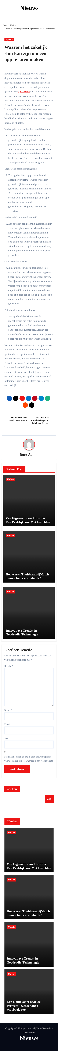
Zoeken (12, 788)
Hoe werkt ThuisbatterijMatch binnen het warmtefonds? (27, 576)
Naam (8, 710)
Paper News (42, 1028)
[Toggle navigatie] (6, 8)
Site (6, 738)
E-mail (8, 724)
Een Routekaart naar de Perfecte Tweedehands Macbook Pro (24, 1005)
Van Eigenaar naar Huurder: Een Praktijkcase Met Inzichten (28, 520)
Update (9, 39)
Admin (33, 454)
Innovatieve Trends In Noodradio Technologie (22, 632)
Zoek (49, 799)
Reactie (8, 666)
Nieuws (29, 8)
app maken (24, 91)
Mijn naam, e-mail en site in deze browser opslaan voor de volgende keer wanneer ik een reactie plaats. (28, 758)
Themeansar (28, 1032)
